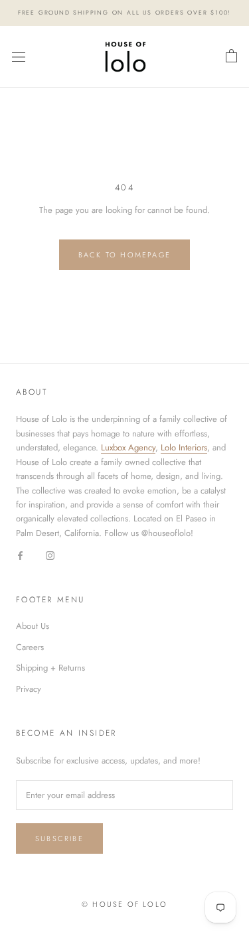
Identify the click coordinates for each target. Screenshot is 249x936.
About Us (32, 626)
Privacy (28, 689)
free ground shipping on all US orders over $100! (124, 12)
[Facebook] (20, 554)
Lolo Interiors (184, 447)
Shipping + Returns (50, 667)
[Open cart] (231, 56)
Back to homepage (124, 254)
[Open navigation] (18, 57)
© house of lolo (124, 904)
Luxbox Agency (128, 447)
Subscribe (59, 838)
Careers (30, 647)
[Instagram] (50, 554)
